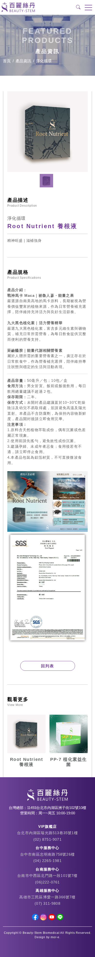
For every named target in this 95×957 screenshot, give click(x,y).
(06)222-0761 (47, 882)
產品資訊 (23, 61)
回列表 (47, 666)
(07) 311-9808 (47, 903)
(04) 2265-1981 (47, 861)
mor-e (55, 937)
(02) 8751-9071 (47, 839)
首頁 (7, 61)
